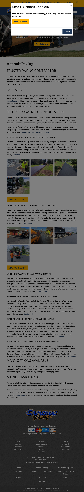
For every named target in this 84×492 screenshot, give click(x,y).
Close (67, 31)
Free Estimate (20, 21)
